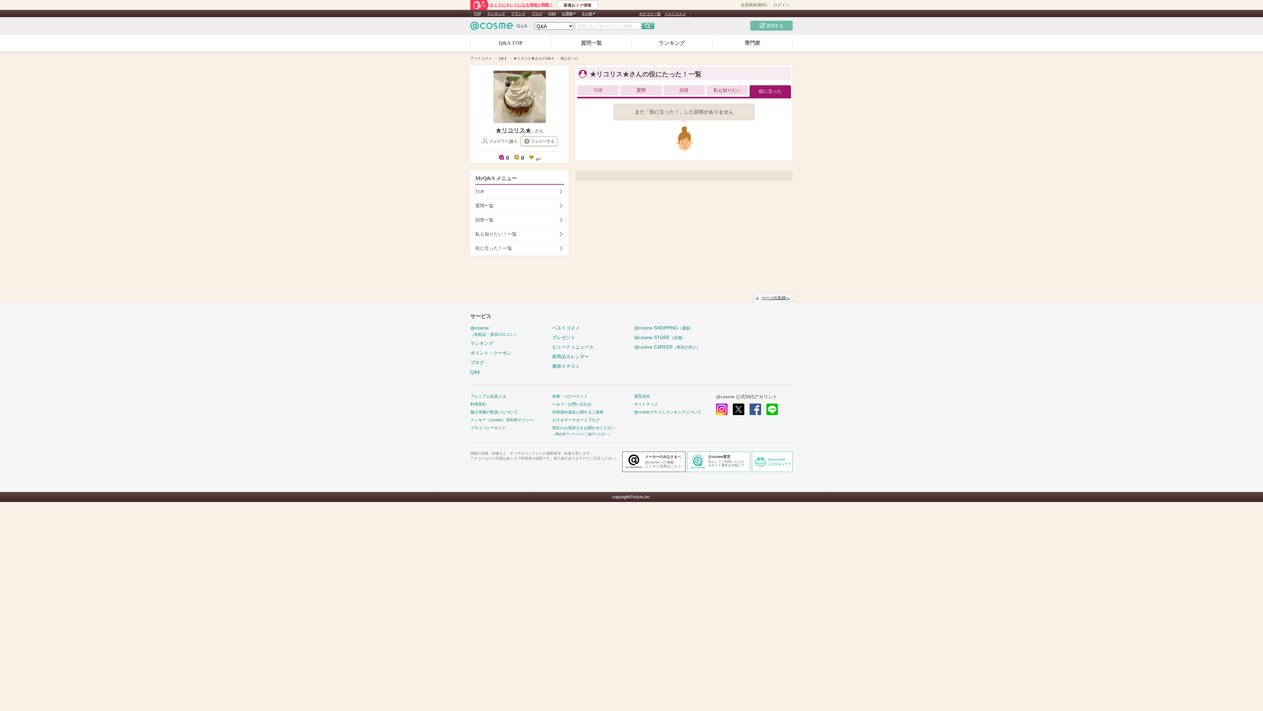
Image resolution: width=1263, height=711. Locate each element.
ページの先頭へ (775, 298)
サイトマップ (646, 404)
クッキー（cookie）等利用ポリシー (501, 420)
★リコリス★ (514, 130)
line (772, 409)
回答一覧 (484, 220)
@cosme (494, 331)
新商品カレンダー (570, 356)
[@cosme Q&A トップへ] (499, 27)
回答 (684, 90)
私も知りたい (727, 90)
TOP (477, 13)
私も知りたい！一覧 (496, 234)
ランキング (496, 13)
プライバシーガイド (488, 428)
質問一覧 (591, 43)
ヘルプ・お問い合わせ (572, 404)
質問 (641, 90)
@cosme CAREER (667, 347)
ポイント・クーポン (491, 353)
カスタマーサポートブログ (576, 420)
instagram (722, 409)
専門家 (752, 43)
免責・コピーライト (570, 396)
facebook (755, 409)
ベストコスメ (675, 14)
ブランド (518, 13)
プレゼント (563, 337)
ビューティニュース (573, 347)
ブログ (537, 13)
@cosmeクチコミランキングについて (667, 412)
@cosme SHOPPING (664, 327)
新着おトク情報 (577, 5)
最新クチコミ (566, 366)
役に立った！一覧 (493, 248)
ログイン (781, 5)
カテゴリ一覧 (650, 14)
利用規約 (478, 404)
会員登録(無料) (754, 5)
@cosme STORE (659, 337)
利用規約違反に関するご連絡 (578, 412)
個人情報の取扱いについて (494, 412)
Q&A (552, 13)
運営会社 (642, 396)
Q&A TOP (511, 43)
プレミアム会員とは (488, 396)
